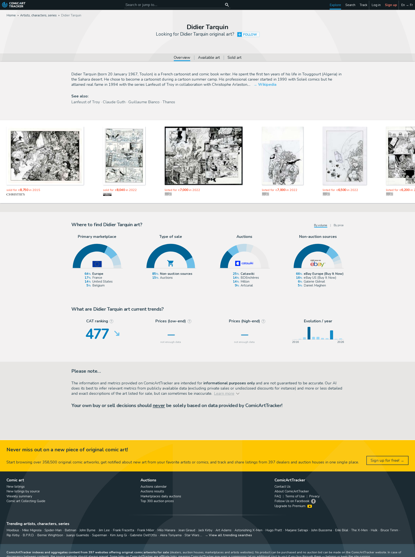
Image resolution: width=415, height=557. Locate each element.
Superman (99, 535)
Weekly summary (19, 496)
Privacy (314, 496)
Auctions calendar (153, 486)
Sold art (234, 58)
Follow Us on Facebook (292, 501)
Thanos (169, 102)
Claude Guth (114, 102)
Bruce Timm (389, 530)
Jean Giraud (186, 530)
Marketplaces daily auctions (160, 496)
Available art (209, 58)
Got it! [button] (45, 546)
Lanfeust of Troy (85, 102)
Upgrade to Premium (290, 506)
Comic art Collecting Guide (25, 501)
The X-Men (359, 530)
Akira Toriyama (171, 535)
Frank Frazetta (123, 530)
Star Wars (192, 535)
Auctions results (152, 491)
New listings (15, 486)
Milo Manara (166, 530)
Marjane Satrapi (296, 530)
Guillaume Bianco (144, 102)
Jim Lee (104, 530)
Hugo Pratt (273, 530)
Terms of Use (295, 496)
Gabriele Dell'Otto (143, 535)
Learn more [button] (60, 536)
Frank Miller (145, 530)
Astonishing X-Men (248, 530)
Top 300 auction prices (157, 501)
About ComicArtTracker (292, 491)
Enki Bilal (341, 530)
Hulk (374, 530)
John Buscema (321, 530)
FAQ (278, 496)
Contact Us (282, 486)
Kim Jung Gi (118, 535)
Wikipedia (267, 84)
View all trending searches (230, 535)
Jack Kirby (205, 530)
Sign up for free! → (387, 460)
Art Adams (223, 530)
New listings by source (23, 491)
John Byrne (87, 530)
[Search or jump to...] (226, 5)
